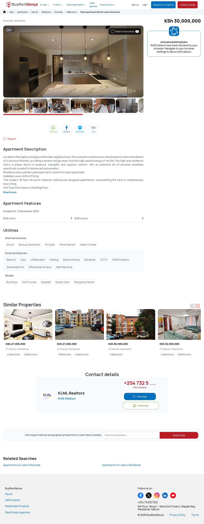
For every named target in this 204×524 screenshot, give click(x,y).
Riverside (58, 12)
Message (142, 396)
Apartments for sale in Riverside (21, 465)
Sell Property (12, 500)
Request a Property (163, 4)
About (8, 493)
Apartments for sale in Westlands (121, 465)
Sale (11, 12)
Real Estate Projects (75, 4)
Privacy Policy (177, 514)
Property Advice (106, 4)
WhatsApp (143, 405)
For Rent (56, 4)
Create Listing (187, 4)
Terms (195, 514)
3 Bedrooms (71, 12)
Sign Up (135, 4)
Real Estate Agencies (17, 512)
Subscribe (179, 435)
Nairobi (34, 12)
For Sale (43, 4)
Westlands (46, 12)
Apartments (22, 12)
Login (144, 4)
